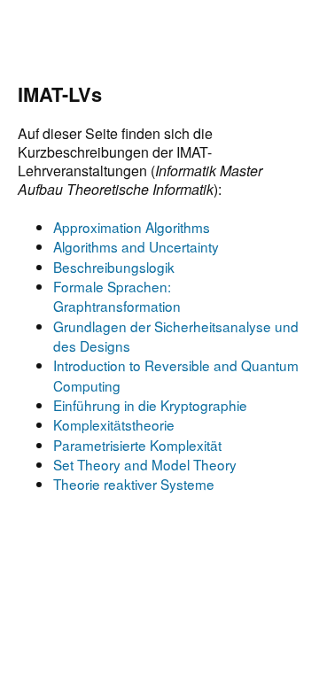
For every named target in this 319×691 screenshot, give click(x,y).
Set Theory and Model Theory (145, 464)
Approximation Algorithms (131, 227)
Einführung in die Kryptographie (150, 405)
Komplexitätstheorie (114, 424)
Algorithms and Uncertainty (136, 246)
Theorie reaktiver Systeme (133, 483)
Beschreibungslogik (114, 266)
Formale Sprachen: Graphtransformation (117, 295)
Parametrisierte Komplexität (137, 444)
